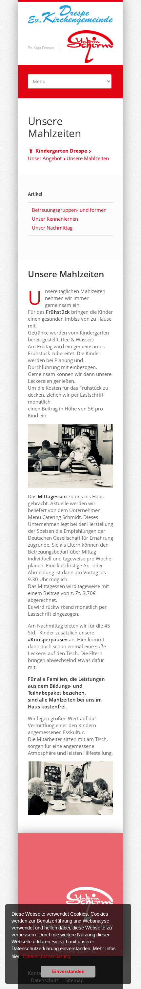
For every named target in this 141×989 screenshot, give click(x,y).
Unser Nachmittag (52, 227)
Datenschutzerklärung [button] (46, 956)
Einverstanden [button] (68, 971)
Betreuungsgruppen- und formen (69, 210)
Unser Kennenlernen (55, 218)
